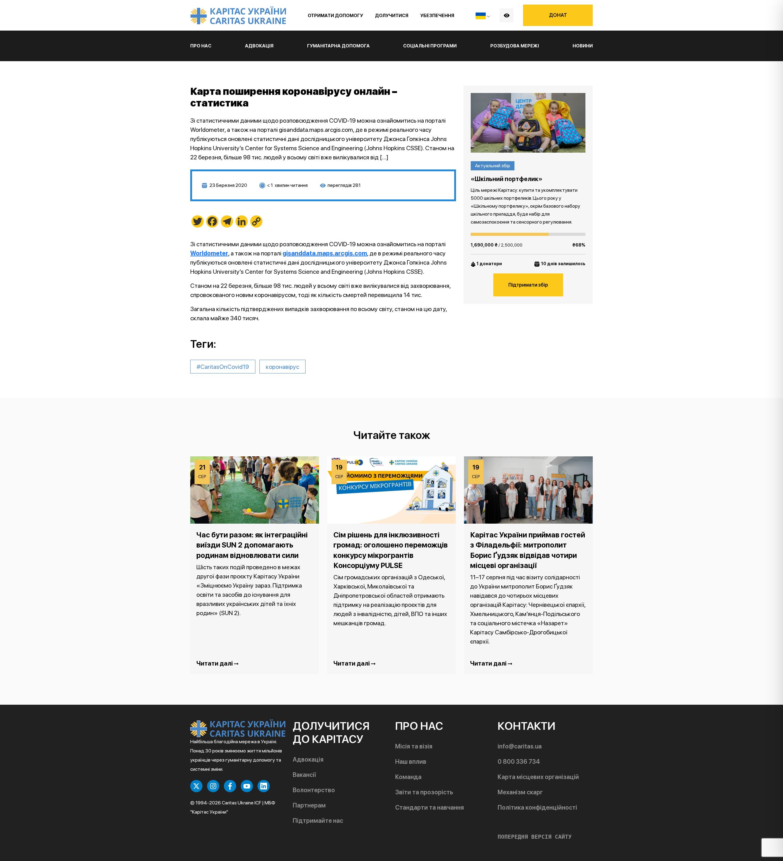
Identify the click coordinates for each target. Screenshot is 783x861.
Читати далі (215, 663)
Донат (558, 15)
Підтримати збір (528, 285)
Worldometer (209, 253)
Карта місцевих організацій (538, 777)
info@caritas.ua (520, 746)
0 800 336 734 (519, 761)
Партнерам (309, 805)
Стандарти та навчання (429, 807)
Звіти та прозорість (424, 792)
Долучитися (391, 15)
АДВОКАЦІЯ (259, 46)
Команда (408, 777)
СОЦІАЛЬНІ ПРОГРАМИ (430, 46)
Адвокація (308, 759)
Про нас (200, 46)
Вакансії (304, 774)
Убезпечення (437, 15)
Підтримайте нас (318, 820)
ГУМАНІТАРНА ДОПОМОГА (338, 46)
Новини (583, 46)
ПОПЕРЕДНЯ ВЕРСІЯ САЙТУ (535, 837)
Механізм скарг (520, 792)
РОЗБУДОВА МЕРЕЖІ (514, 46)
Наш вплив (410, 761)
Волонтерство (314, 790)
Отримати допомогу (335, 15)
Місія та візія (413, 746)
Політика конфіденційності (537, 807)
